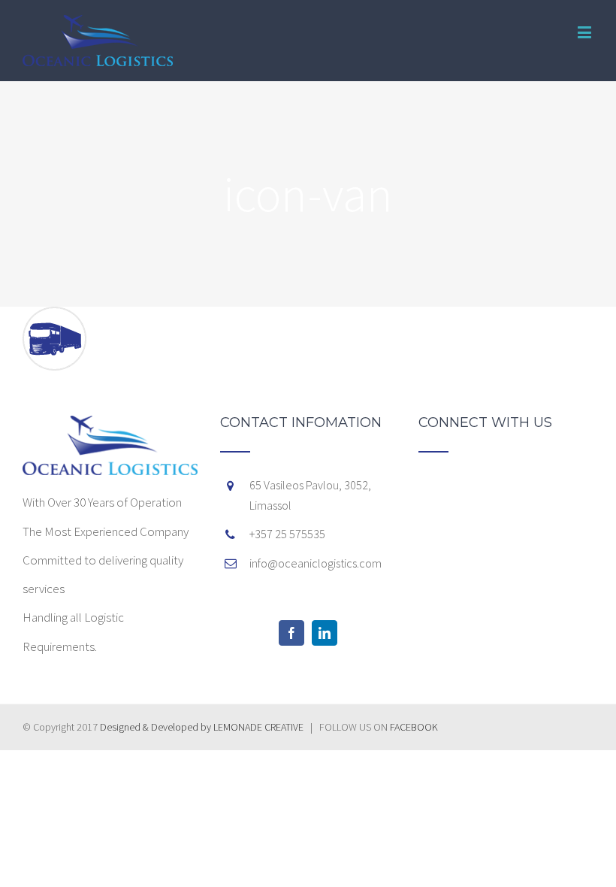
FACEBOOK (414, 727)
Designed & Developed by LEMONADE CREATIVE (203, 727)
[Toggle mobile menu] (585, 32)
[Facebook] (291, 633)
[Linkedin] (324, 633)
